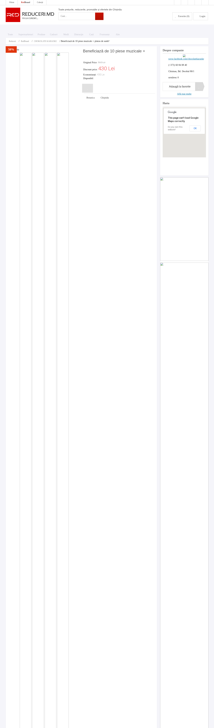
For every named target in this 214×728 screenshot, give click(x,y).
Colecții (40, 2)
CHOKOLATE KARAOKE (45, 41)
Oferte (11, 2)
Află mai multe (184, 94)
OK (195, 128)
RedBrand (25, 41)
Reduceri (12, 41)
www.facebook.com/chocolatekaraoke (186, 59)
